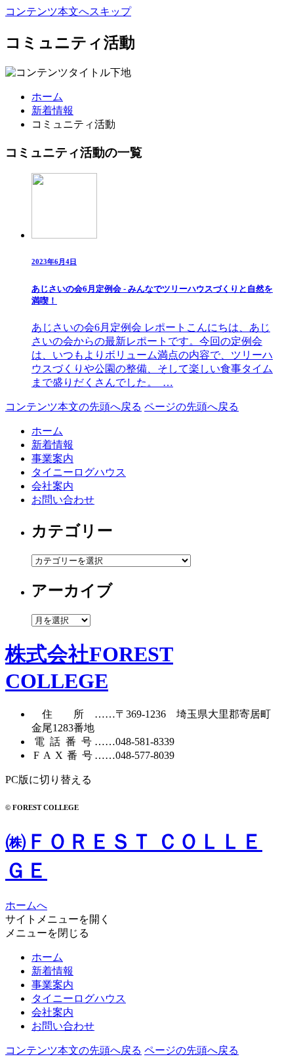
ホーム (47, 96)
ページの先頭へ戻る (191, 406)
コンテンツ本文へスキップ (68, 11)
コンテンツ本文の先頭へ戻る (73, 406)
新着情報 (52, 110)
